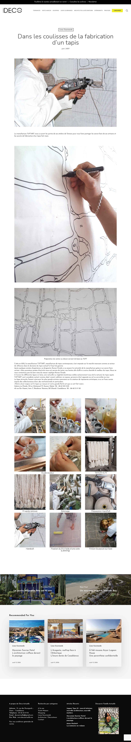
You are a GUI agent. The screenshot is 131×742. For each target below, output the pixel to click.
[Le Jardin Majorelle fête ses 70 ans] (33, 589)
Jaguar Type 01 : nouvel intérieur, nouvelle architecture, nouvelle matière (80, 711)
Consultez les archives (78, 2)
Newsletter (93, 2)
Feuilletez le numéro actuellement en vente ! (50, 2)
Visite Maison (43, 710)
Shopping (41, 713)
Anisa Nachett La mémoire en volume (76, 725)
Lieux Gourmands (66, 30)
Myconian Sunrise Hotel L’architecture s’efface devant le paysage (79, 718)
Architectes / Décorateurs (47, 717)
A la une (41, 708)
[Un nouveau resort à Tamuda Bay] (98, 589)
